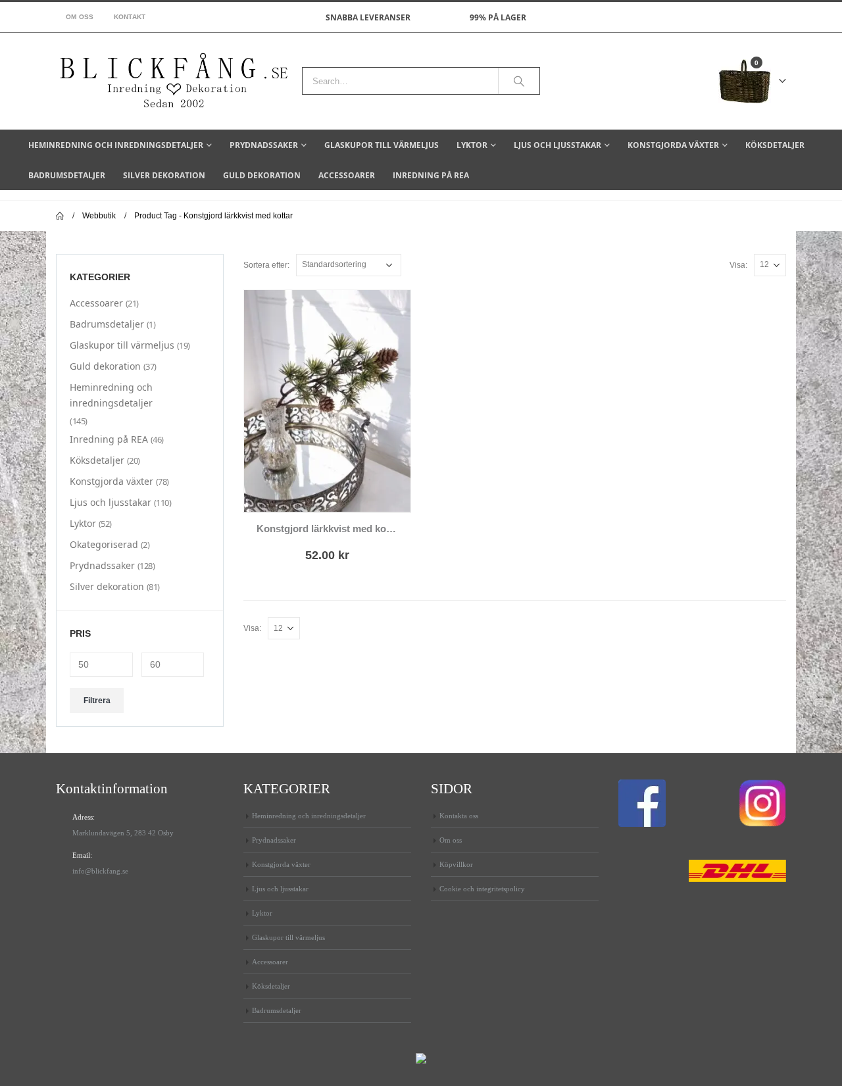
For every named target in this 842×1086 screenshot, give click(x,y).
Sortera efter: (266, 265)
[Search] (519, 81)
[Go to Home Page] (60, 216)
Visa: (738, 265)
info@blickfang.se (100, 871)
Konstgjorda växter (673, 145)
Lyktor (472, 145)
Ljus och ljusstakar (557, 145)
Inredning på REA (431, 175)
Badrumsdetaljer (66, 175)
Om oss (80, 16)
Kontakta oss (458, 816)
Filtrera (97, 700)
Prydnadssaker (264, 145)
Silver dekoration (164, 175)
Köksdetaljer (775, 145)
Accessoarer (346, 175)
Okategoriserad (104, 544)
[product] (327, 401)
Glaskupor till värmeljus (381, 145)
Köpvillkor (456, 864)
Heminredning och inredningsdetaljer (115, 145)
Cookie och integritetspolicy (482, 889)
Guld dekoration (262, 175)
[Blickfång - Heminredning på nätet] (174, 81)
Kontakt (130, 16)
